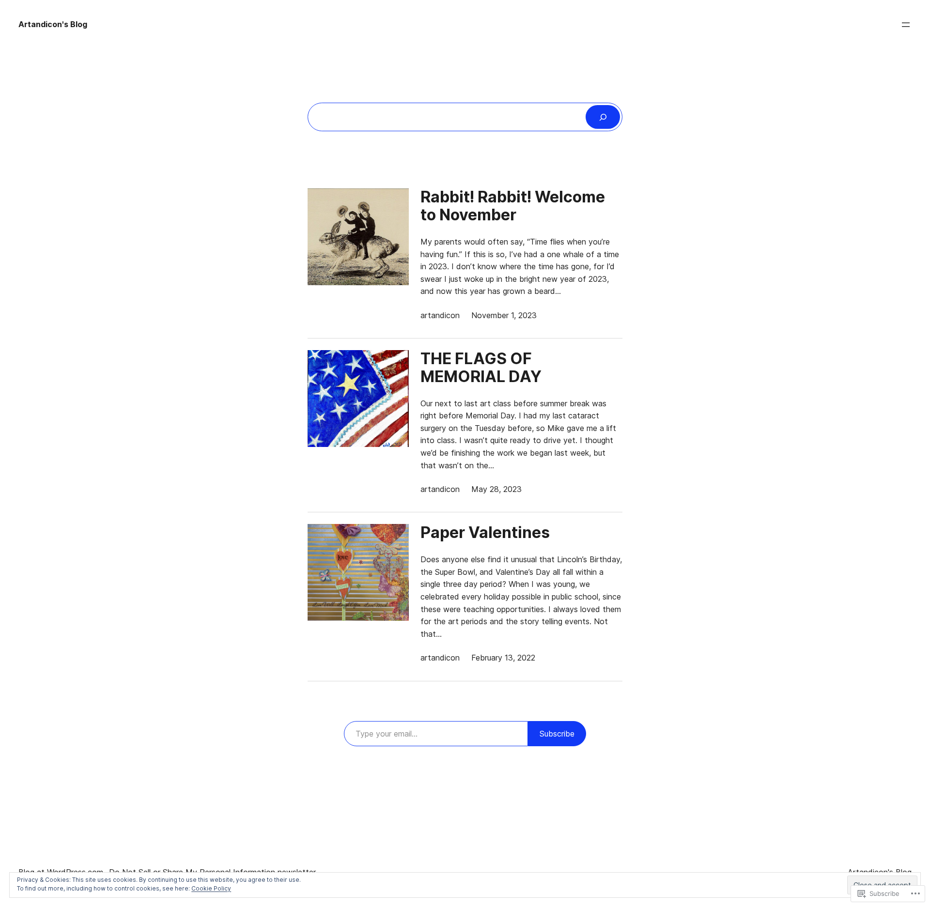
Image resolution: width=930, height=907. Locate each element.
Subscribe (557, 733)
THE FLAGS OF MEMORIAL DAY (481, 368)
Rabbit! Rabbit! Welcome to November (512, 206)
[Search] (603, 117)
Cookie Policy (211, 888)
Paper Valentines (485, 533)
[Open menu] (906, 25)
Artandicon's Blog (52, 24)
